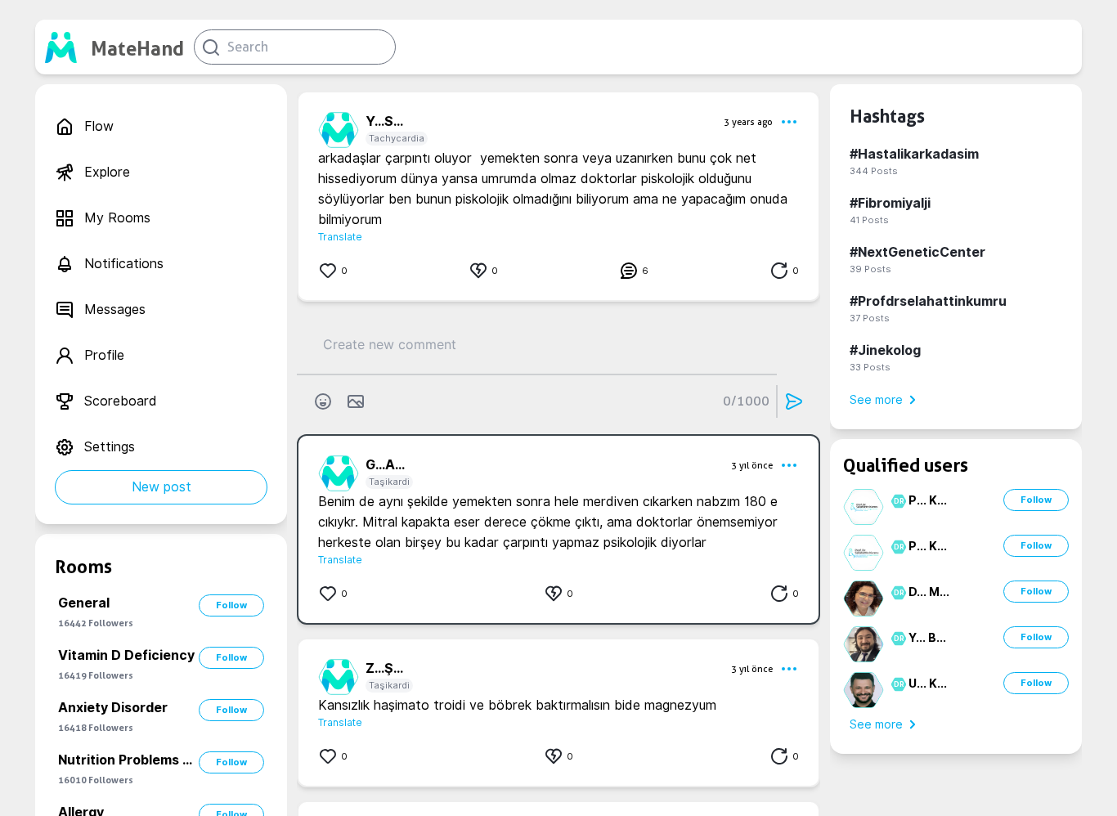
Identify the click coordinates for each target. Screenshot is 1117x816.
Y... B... (927, 637)
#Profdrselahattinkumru (928, 301)
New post (161, 487)
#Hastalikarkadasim (914, 154)
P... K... (927, 500)
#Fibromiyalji (890, 203)
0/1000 (746, 401)
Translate (340, 237)
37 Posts (870, 318)
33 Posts (870, 367)
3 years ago (748, 122)
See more (876, 399)
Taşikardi (389, 481)
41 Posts (869, 220)
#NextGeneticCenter (917, 252)
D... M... (928, 592)
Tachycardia (396, 138)
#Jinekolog (885, 350)
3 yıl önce (752, 465)
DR (896, 501)
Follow (231, 605)
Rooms (83, 566)
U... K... (927, 683)
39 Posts (870, 269)
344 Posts (874, 171)
